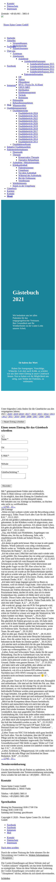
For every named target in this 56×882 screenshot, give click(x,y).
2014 (46, 414)
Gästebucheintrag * (10, 472)
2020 (9, 414)
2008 (29, 416)
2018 (21, 414)
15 (12, 507)
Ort (2, 447)
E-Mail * (5, 455)
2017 (27, 414)
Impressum (12, 8)
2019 (15, 414)
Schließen (5, 878)
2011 (10, 416)
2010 (16, 416)
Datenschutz (12, 6)
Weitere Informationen (39, 855)
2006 (41, 416)
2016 (33, 414)
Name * (4, 439)
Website (4, 464)
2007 (35, 416)
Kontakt (10, 3)
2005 (47, 416)
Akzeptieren (7, 858)
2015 (40, 414)
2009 (23, 416)
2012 (4, 416)
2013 (52, 414)
